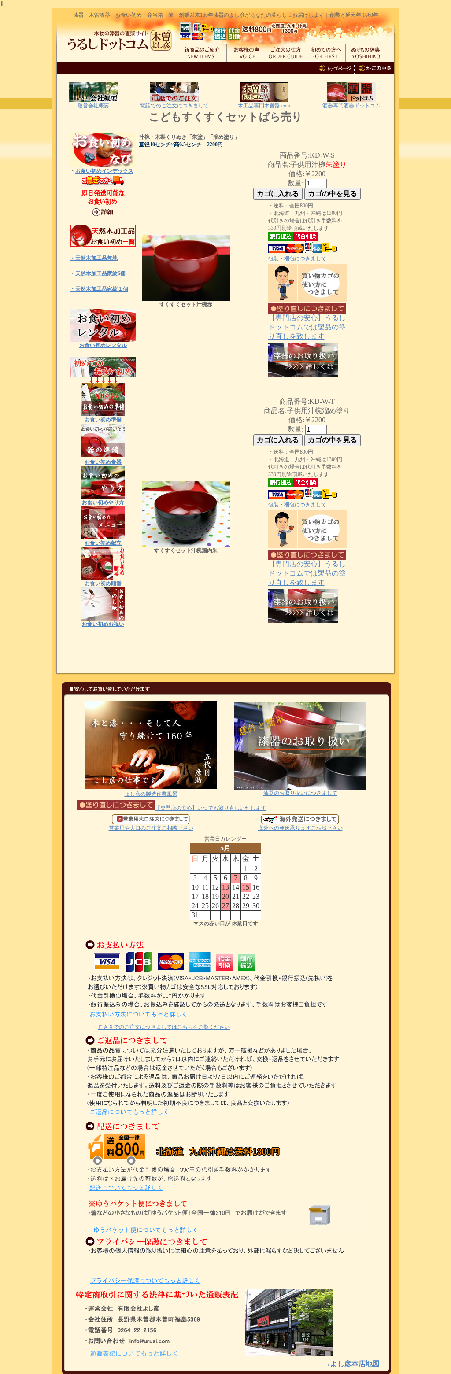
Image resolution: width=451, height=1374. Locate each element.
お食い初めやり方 (103, 502)
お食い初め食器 (103, 462)
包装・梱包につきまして (297, 258)
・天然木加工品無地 (94, 258)
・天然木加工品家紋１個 (99, 289)
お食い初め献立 (103, 543)
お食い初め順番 (103, 583)
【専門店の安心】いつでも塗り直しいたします (210, 808)
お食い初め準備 (103, 420)
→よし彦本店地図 (351, 1363)
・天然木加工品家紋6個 (98, 273)
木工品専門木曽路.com (264, 106)
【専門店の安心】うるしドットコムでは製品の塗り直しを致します (307, 327)
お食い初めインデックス (104, 171)
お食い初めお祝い (103, 624)
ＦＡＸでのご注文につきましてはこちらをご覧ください (164, 1027)
